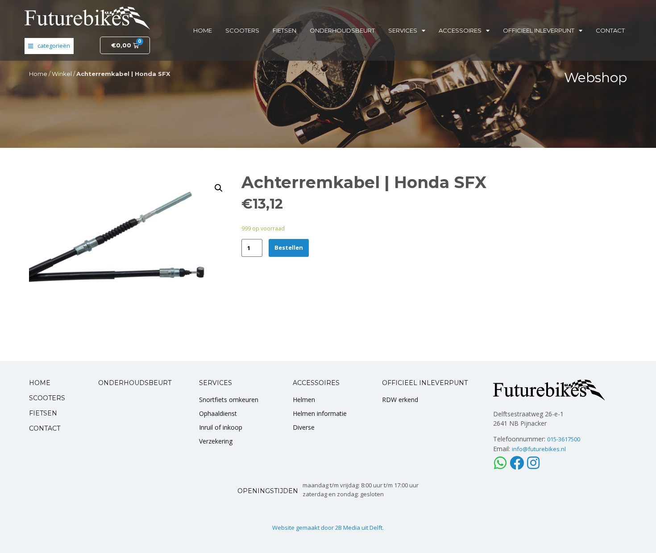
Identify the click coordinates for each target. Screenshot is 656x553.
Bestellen (288, 247)
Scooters (242, 30)
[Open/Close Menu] (49, 46)
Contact (610, 30)
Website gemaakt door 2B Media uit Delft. (328, 528)
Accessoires (460, 30)
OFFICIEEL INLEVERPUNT (425, 383)
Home (202, 30)
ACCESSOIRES (316, 383)
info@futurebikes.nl (539, 449)
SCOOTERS (47, 398)
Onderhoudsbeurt (342, 30)
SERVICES (215, 383)
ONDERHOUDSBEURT (134, 383)
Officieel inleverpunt (538, 30)
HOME (39, 383)
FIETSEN (43, 413)
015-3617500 (563, 439)
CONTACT (44, 428)
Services (402, 30)
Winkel (62, 73)
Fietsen (284, 30)
